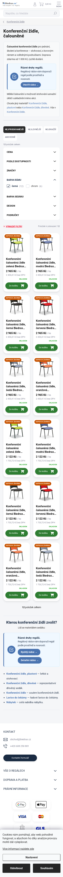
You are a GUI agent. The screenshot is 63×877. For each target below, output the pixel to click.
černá (17, 186)
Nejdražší (50, 129)
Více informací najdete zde (18, 848)
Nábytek (11, 702)
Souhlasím (46, 868)
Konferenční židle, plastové (21, 673)
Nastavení (32, 857)
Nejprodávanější (14, 129)
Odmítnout (16, 868)
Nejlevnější (34, 129)
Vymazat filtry (14, 226)
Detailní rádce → (30, 660)
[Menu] (59, 4)
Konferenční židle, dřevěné (35, 107)
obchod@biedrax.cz (20, 739)
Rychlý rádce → (29, 652)
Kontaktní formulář (20, 758)
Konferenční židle (16, 112)
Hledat (55, 13)
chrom (36, 186)
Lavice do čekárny (16, 697)
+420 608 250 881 (19, 746)
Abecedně (10, 137)
